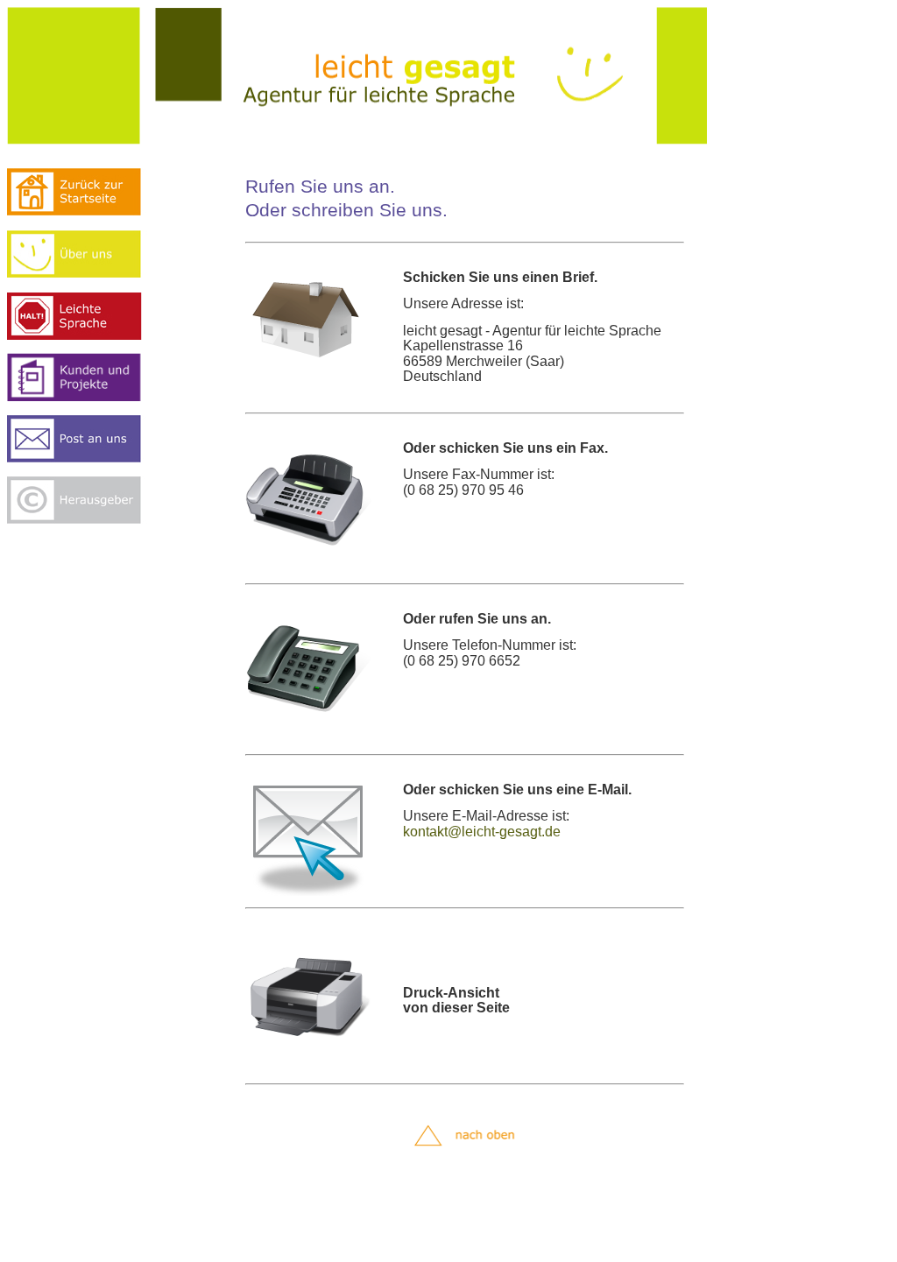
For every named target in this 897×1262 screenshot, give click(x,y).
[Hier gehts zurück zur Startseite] (86, 211)
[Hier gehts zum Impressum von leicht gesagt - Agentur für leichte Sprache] (86, 519)
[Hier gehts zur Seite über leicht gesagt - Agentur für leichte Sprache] (86, 273)
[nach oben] (469, 1154)
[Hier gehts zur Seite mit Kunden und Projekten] (86, 398)
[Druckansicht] (308, 1058)
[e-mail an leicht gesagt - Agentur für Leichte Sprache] (308, 892)
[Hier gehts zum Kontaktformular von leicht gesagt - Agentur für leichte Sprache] (86, 458)
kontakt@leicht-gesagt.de (482, 831)
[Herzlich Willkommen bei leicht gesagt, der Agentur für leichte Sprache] (357, 140)
